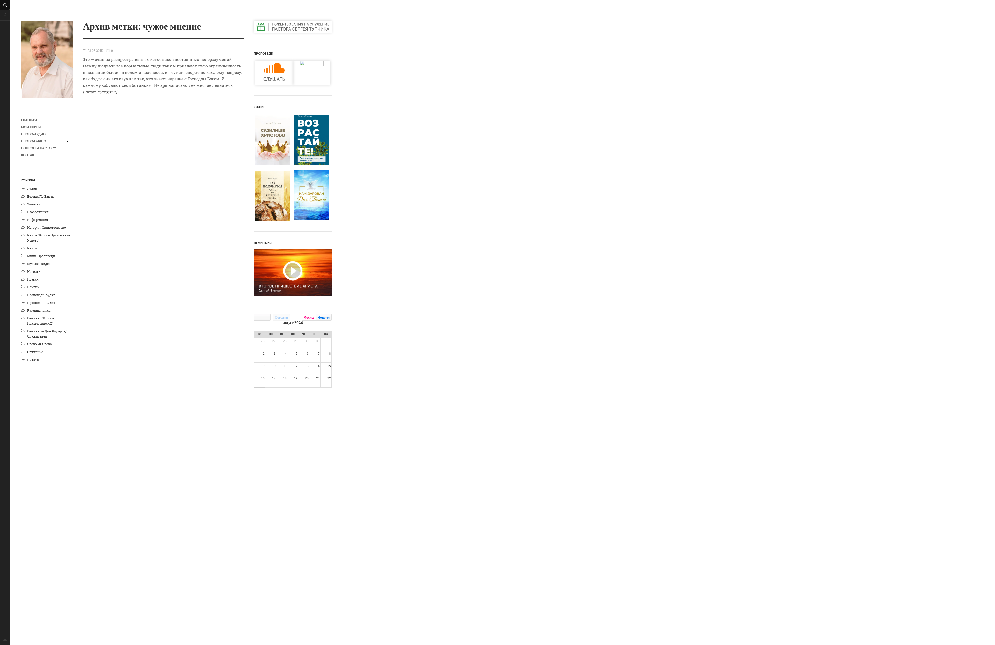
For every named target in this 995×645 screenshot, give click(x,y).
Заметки (34, 204)
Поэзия (33, 279)
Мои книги (31, 127)
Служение (35, 352)
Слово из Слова (39, 344)
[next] (266, 317)
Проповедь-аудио (41, 295)
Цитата (33, 359)
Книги (32, 248)
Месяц (309, 317)
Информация (37, 220)
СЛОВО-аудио (33, 134)
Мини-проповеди (41, 256)
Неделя (324, 317)
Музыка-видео (39, 264)
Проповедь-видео (41, 302)
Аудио (32, 189)
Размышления (39, 310)
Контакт (28, 155)
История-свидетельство (46, 227)
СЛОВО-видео (33, 141)
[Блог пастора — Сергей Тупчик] (47, 59)
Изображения (38, 212)
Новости (33, 271)
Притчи (33, 287)
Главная (29, 120)
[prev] (258, 317)
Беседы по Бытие (40, 196)
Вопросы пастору (38, 148)
